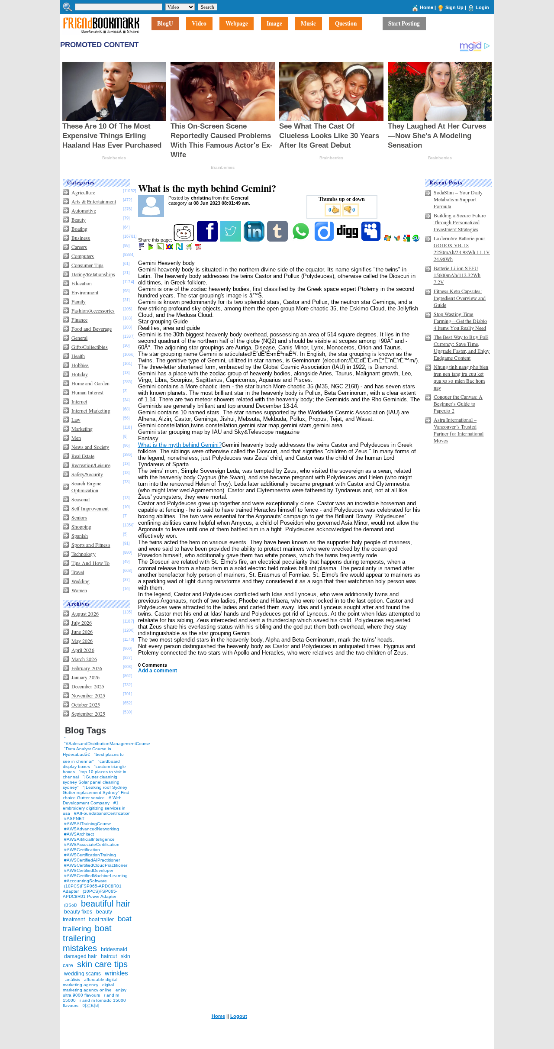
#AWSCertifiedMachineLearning (96, 875)
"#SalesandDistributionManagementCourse (107, 743)
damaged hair (80, 956)
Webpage (236, 23)
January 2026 (85, 677)
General (79, 337)
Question (346, 23)
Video (199, 23)
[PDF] (199, 248)
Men (76, 437)
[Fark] (142, 248)
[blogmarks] (151, 248)
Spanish (79, 535)
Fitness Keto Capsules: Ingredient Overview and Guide (460, 297)
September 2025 (88, 713)
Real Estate (82, 455)
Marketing (82, 428)
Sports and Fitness (90, 544)
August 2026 (85, 613)
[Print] (189, 248)
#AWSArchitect (79, 834)
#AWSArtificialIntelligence (89, 839)
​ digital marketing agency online (88, 987)
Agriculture (83, 192)
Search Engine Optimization (86, 487)
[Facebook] (208, 239)
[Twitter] (231, 239)
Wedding (80, 581)
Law (76, 419)
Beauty (78, 219)
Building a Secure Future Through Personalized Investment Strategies (460, 222)
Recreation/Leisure (90, 465)
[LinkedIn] (255, 239)
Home (426, 7)
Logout (238, 1016)
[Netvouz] (180, 248)
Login (482, 7)
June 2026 (82, 631)
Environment (84, 292)
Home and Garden (90, 383)
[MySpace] (372, 239)
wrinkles (116, 973)
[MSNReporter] (397, 239)
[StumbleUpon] (416, 239)
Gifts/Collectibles (89, 346)
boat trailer (101, 920)
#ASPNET (74, 818)
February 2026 (87, 668)
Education (81, 283)
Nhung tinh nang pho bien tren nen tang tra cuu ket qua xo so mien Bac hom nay (461, 377)
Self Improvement (90, 508)
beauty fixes (78, 912)
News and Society (90, 446)
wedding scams (82, 974)
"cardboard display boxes (91, 764)
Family (78, 301)
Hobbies (80, 365)
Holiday (79, 374)
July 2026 (81, 622)
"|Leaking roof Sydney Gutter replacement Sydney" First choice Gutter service (96, 792)
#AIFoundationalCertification (102, 813)
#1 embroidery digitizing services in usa (94, 808)
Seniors (79, 517)
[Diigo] (325, 239)
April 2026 (82, 649)
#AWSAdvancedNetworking (91, 828)
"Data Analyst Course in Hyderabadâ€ (87, 751)
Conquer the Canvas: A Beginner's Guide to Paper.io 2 (458, 403)
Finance (79, 319)
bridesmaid (114, 949)
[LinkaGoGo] (170, 248)
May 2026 (82, 640)
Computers (82, 255)
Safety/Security (87, 474)
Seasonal (80, 499)
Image (274, 23)
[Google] (407, 239)
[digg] (348, 239)
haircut (109, 956)
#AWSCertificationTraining (90, 854)
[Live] (388, 239)
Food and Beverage (91, 328)
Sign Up (454, 7)
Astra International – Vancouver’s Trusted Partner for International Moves (459, 430)
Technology (83, 553)
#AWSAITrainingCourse (87, 823)
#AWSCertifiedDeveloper (88, 870)
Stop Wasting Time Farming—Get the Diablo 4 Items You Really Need (460, 320)
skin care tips (102, 964)
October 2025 (85, 704)
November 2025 (88, 695)
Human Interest (87, 392)
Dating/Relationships (93, 274)
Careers (79, 246)
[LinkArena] (161, 248)
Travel (77, 571)
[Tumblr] (278, 239)
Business (80, 237)
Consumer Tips (87, 264)
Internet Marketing (90, 410)
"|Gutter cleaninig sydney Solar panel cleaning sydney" (91, 782)
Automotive (83, 210)
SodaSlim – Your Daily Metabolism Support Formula (458, 199)
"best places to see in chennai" (93, 758)
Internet (79, 401)
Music (308, 23)
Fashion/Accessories (93, 310)
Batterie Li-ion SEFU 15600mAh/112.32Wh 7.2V (457, 275)
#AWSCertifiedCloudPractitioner (95, 865)
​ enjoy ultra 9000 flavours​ (94, 992)
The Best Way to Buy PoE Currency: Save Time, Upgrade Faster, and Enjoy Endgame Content (462, 347)
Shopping (81, 526)
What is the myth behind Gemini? (180, 445)
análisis (72, 979)
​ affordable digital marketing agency (90, 982)
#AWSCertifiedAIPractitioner (92, 860)
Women (79, 590)
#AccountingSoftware (85, 880)
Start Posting (404, 23)
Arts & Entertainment (93, 201)
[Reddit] (185, 239)
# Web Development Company (92, 800)
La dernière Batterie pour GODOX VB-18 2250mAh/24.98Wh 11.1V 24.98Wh (462, 248)
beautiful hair (105, 903)
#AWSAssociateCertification (91, 844)
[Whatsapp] (301, 239)
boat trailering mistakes (87, 938)
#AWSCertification (82, 849)
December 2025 (88, 686)
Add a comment (157, 671)
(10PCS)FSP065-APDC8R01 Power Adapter (90, 894)
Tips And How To (90, 562)
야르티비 (91, 1005)
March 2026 (84, 658)
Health (78, 355)
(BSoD (70, 905)
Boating (79, 228)
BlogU (165, 23)
